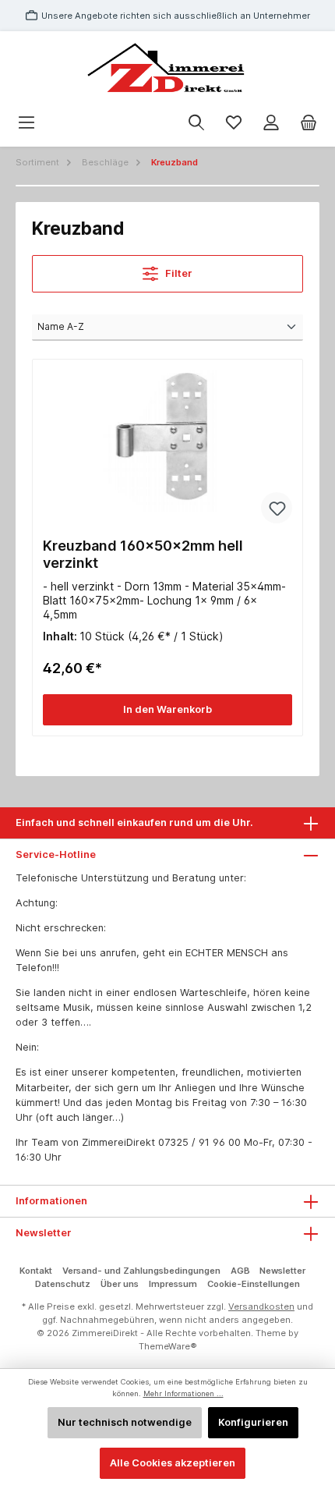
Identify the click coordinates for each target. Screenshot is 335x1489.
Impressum (173, 1283)
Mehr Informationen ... (183, 1393)
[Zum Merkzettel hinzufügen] (276, 507)
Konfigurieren (253, 1422)
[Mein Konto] (271, 123)
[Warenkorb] (308, 123)
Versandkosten (261, 1306)
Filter (177, 273)
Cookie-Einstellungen (253, 1283)
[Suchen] (196, 123)
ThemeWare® (168, 1346)
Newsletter (282, 1270)
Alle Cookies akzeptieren (172, 1463)
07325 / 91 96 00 (199, 1142)
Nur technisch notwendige (125, 1422)
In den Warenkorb (167, 709)
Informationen (51, 1201)
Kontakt (35, 1270)
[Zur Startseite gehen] (167, 69)
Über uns (119, 1283)
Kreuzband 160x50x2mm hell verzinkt (143, 554)
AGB (240, 1270)
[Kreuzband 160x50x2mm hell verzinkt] (167, 448)
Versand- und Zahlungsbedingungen (141, 1270)
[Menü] (26, 123)
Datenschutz (62, 1283)
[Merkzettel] (233, 123)
